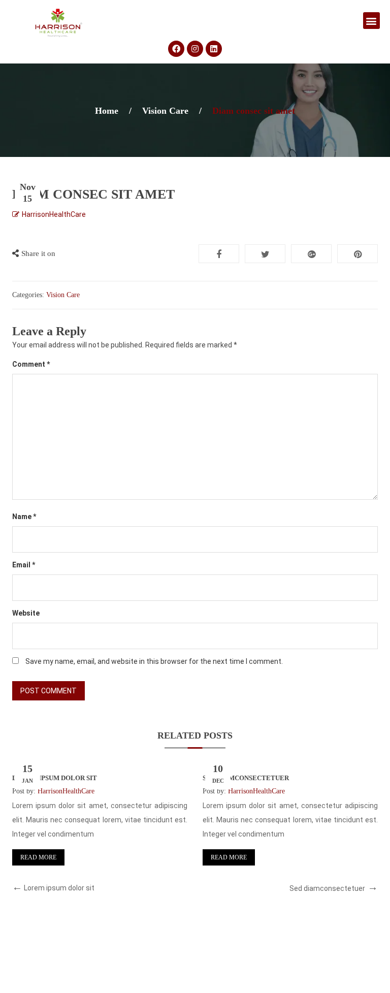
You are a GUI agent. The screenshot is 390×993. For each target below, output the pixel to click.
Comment (31, 364)
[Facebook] (176, 49)
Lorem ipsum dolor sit (54, 778)
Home (106, 111)
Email (23, 565)
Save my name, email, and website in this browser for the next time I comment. (154, 661)
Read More (38, 857)
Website (26, 613)
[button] (371, 20)
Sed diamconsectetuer (246, 778)
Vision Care (165, 111)
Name (24, 516)
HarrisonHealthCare (54, 214)
